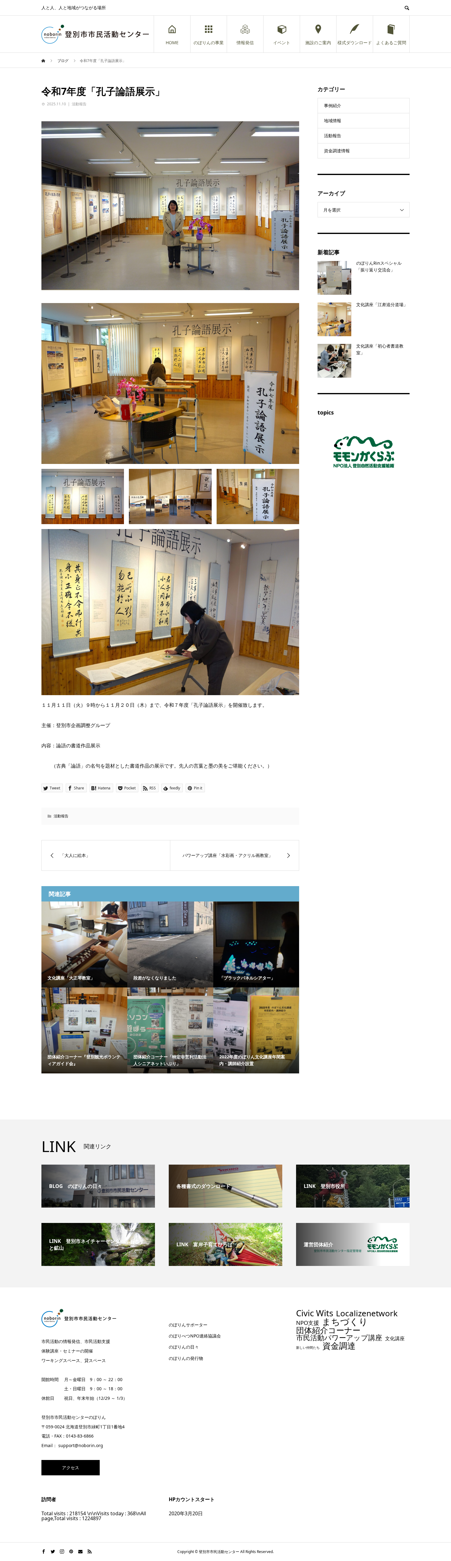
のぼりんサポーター (188, 1325)
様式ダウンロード (354, 42)
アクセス (70, 1467)
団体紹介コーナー (328, 1330)
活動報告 (79, 104)
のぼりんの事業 (209, 42)
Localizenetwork (367, 1313)
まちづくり (345, 1321)
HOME (172, 42)
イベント (281, 42)
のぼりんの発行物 (186, 1358)
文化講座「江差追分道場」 (382, 304)
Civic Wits (314, 1313)
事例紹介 (332, 105)
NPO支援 (307, 1322)
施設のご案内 (318, 42)
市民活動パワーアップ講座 (339, 1337)
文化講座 (395, 1338)
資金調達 (339, 1345)
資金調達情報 (337, 151)
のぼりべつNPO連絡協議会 (195, 1336)
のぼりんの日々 (184, 1347)
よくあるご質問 (391, 42)
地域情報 (332, 120)
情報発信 (245, 42)
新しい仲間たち (308, 1347)
